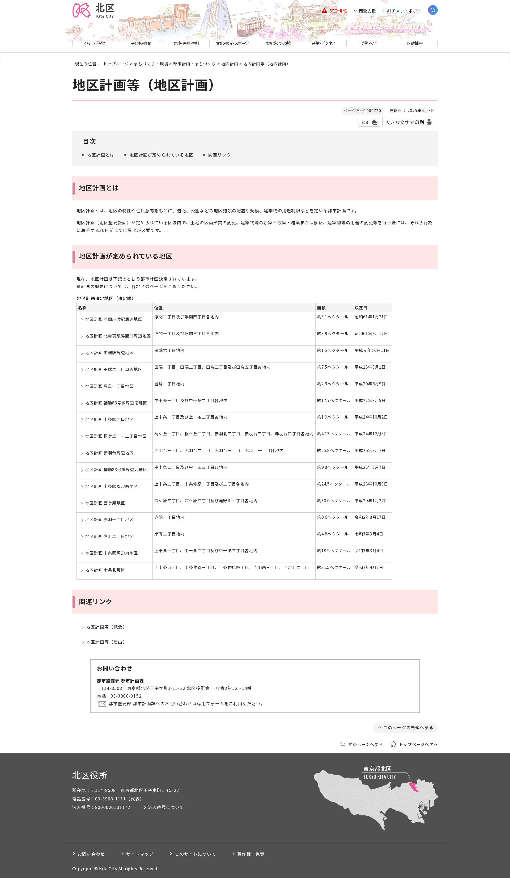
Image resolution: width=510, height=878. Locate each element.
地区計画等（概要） (106, 626)
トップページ (116, 63)
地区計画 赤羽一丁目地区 (109, 519)
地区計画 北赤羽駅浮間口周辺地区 (118, 336)
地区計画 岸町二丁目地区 (109, 536)
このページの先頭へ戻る (408, 727)
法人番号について (166, 807)
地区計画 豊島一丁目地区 (109, 386)
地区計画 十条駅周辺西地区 (111, 486)
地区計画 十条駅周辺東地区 (111, 553)
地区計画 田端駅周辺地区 (109, 352)
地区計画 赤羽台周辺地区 (109, 452)
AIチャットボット (404, 11)
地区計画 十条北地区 (105, 569)
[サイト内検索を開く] (433, 10)
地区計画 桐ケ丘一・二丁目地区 (116, 436)
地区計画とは (100, 154)
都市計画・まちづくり (194, 63)
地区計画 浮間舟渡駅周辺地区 (113, 319)
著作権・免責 (251, 854)
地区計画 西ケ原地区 (105, 503)
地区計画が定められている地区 (161, 154)
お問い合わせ (91, 854)
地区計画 (229, 63)
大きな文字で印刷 (404, 122)
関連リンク (219, 154)
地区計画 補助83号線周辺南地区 (116, 403)
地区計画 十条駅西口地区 (109, 419)
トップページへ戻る (418, 744)
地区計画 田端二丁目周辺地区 (113, 369)
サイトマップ (140, 854)
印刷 (365, 122)
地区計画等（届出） (106, 642)
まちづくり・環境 (151, 63)
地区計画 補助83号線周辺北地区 (116, 469)
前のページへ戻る (365, 744)
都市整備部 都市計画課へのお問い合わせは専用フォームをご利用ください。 (187, 703)
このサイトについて (195, 854)
